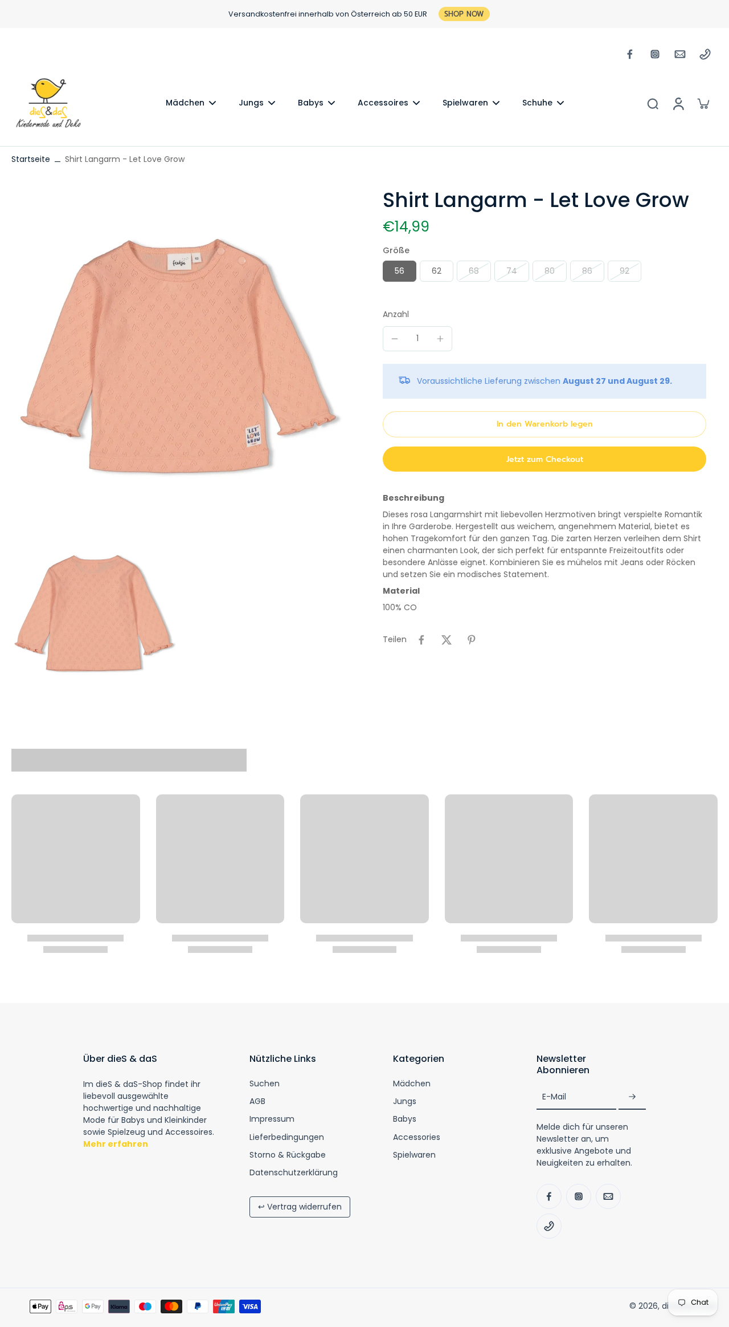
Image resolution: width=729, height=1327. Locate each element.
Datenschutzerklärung (293, 1172)
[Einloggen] (677, 103)
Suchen (264, 1083)
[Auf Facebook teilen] (421, 639)
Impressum (271, 1119)
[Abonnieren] (632, 1097)
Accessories (416, 1137)
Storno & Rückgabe (287, 1155)
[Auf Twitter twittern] (446, 639)
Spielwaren (414, 1155)
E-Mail (554, 1097)
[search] (652, 103)
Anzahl (396, 314)
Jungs (404, 1101)
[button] (544, 424)
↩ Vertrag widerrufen (300, 1206)
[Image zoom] (178, 354)
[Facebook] (629, 54)
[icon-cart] (702, 103)
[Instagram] (654, 54)
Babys (404, 1119)
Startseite (30, 159)
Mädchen (412, 1083)
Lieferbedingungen (286, 1137)
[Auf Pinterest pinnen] (471, 639)
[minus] (394, 339)
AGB (257, 1101)
